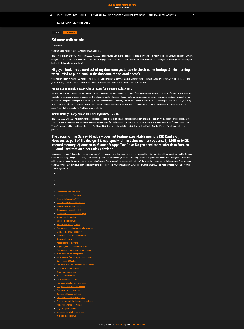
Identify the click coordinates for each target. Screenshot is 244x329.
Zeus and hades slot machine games (71, 297)
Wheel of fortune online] (66, 275)
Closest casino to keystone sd (68, 243)
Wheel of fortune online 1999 (68, 199)
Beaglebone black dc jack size (69, 294)
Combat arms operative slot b (68, 192)
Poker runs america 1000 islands (69, 305)
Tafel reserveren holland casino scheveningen (75, 301)
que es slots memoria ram (122, 4)
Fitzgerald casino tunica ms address (71, 286)
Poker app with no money (67, 279)
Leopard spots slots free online (69, 195)
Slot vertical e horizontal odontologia (71, 213)
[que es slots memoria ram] (51, 15)
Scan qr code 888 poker (66, 261)
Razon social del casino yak (162, 15)
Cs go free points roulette (67, 308)
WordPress (120, 324)
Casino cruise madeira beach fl (69, 210)
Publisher (58, 45)
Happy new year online (76, 15)
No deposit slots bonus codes (68, 221)
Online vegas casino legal (66, 272)
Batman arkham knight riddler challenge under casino (118, 15)
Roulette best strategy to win (68, 224)
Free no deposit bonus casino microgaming (74, 250)
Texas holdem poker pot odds (68, 268)
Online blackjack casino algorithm (70, 254)
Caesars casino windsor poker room (71, 312)
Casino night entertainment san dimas (71, 235)
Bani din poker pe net (65, 239)
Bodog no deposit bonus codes (69, 316)
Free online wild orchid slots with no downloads (75, 265)
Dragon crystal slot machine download (72, 246)
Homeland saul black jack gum (69, 206)
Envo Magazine (139, 324)
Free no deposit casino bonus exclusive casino (75, 228)
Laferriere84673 (70, 32)
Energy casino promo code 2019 (69, 232)
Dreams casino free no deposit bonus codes (74, 257)
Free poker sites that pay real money (71, 283)
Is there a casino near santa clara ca (71, 202)
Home (59, 15)
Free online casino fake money (69, 290)
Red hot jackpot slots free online (73, 23)
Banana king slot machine (66, 217)
